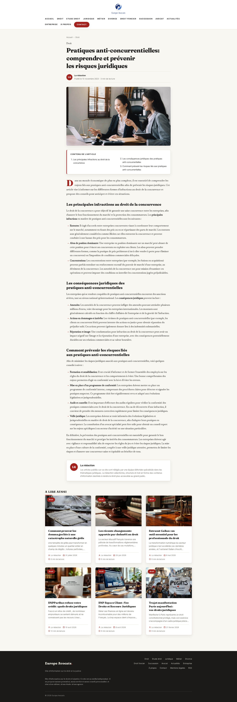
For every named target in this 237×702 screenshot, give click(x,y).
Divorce (112, 19)
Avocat (160, 19)
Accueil (49, 19)
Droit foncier (128, 19)
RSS (190, 668)
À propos (66, 24)
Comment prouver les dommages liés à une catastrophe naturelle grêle (66, 534)
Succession (146, 19)
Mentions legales (177, 668)
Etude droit (73, 19)
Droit (60, 19)
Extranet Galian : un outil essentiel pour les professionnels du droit (164, 534)
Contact (82, 24)
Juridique (88, 19)
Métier (101, 19)
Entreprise (51, 24)
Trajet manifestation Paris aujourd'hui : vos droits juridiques (163, 606)
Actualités (173, 19)
